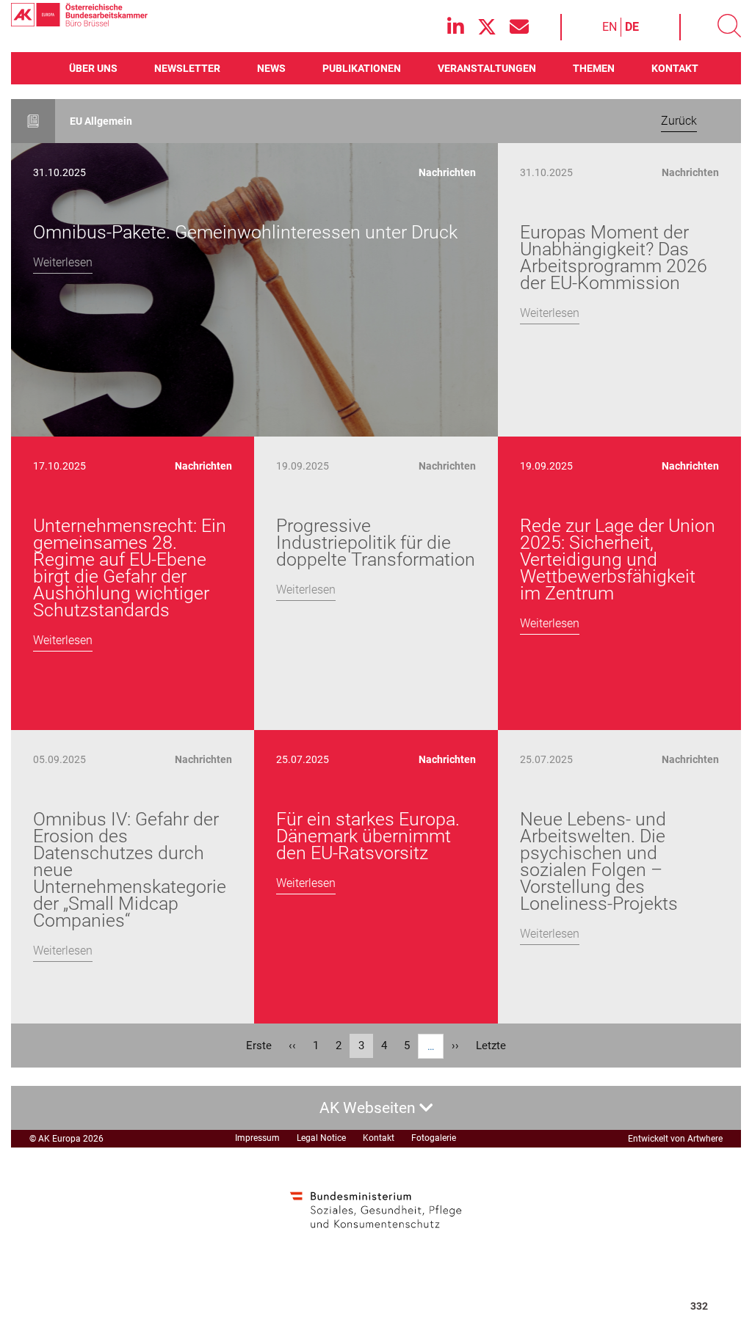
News (271, 68)
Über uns (93, 68)
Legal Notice (321, 1138)
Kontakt (674, 68)
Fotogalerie (433, 1138)
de (632, 27)
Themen (594, 68)
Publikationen (361, 68)
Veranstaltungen (487, 68)
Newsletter (187, 68)
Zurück (679, 121)
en (609, 27)
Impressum (257, 1138)
